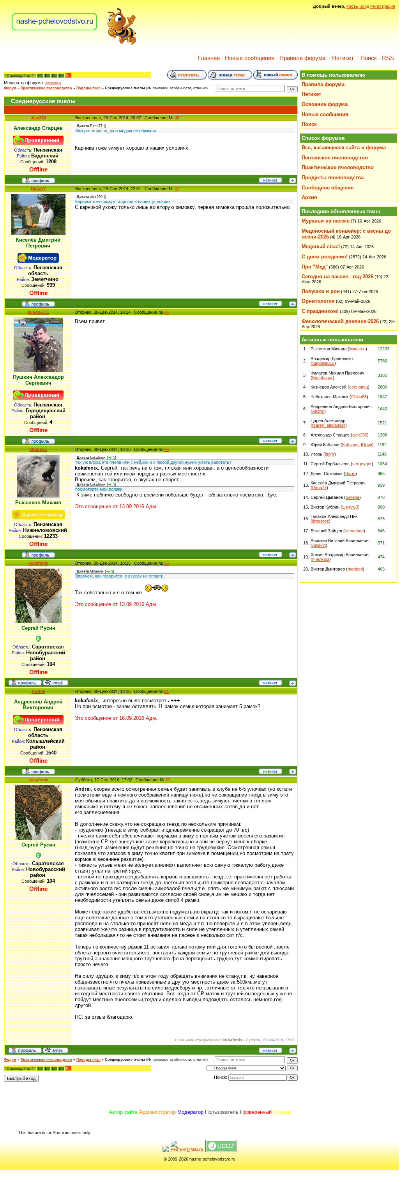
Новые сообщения (249, 58)
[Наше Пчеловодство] (74, 44)
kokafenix (38, 563)
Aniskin (319, 545)
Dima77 (38, 188)
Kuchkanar (322, 377)
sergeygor (362, 463)
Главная (209, 58)
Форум (10, 88)
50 (166, 563)
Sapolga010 (323, 363)
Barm (350, 473)
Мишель (38, 449)
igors (329, 454)
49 (166, 449)
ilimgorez (320, 521)
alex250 (38, 117)
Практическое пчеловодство (46, 88)
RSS (388, 58)
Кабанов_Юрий (357, 444)
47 (177, 188)
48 (166, 312)
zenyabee (354, 530)
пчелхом (320, 559)
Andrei (38, 691)
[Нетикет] (270, 181)
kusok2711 (38, 312)
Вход (364, 6)
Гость (352, 6)
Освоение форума (325, 104)
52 (168, 779)
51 (166, 691)
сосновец (53, 83)
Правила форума (302, 58)
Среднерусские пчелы (125, 88)
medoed (355, 569)
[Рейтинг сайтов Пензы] (166, 1150)
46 (177, 117)
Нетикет (343, 58)
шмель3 (350, 507)
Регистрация (382, 6)
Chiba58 (359, 396)
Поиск (368, 58)
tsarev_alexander (328, 425)
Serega (352, 497)
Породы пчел (88, 88)
